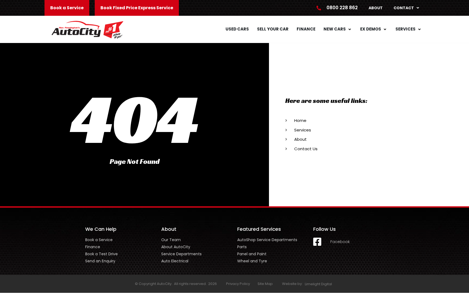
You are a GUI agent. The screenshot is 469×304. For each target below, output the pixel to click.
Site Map (265, 283)
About (376, 8)
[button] (338, 29)
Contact (404, 8)
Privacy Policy (238, 283)
